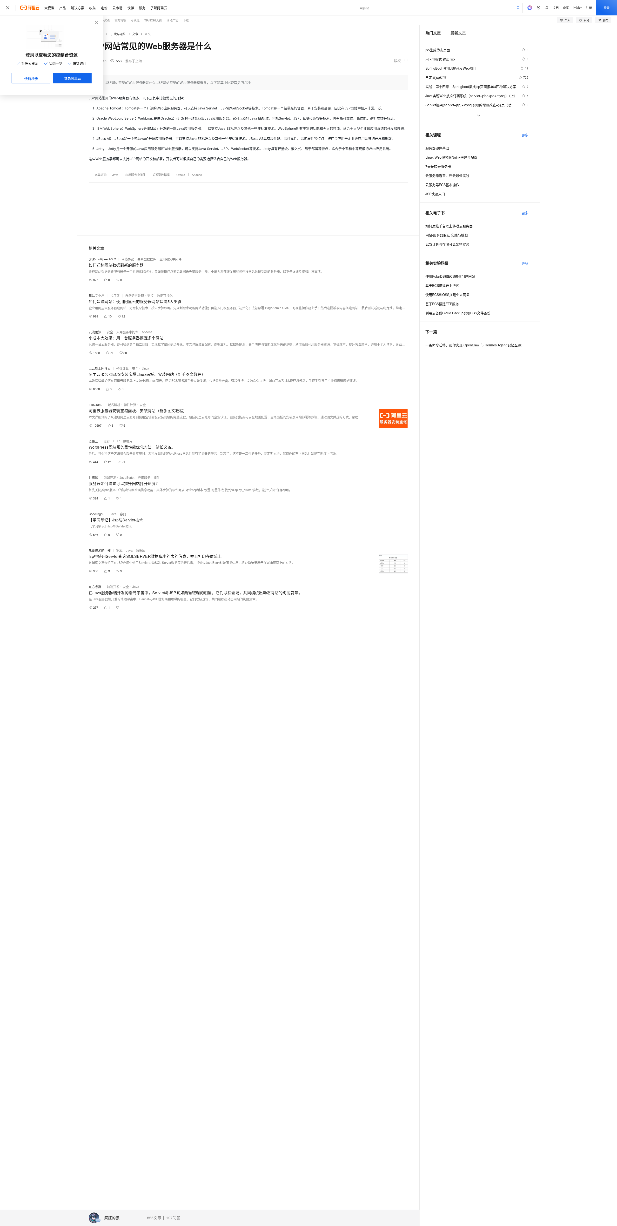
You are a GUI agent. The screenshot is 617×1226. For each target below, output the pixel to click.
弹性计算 (122, 368)
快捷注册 (31, 78)
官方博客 (120, 20)
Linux (145, 368)
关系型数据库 (161, 175)
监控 (150, 295)
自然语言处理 (134, 295)
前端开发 (110, 477)
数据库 (128, 441)
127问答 (173, 1217)
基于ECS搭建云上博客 (442, 285)
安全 (110, 332)
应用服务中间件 (135, 175)
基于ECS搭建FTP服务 (442, 303)
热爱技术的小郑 (100, 550)
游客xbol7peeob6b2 (102, 259)
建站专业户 (96, 295)
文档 (556, 8)
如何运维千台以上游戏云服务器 (449, 225)
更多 (525, 135)
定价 (104, 7)
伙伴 (130, 7)
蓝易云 (93, 441)
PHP (116, 441)
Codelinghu (96, 514)
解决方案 (77, 7)
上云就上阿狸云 (100, 368)
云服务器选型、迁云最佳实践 (447, 175)
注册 (589, 8)
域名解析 (114, 404)
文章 (135, 34)
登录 (607, 8)
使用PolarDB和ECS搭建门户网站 (450, 276)
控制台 (577, 8)
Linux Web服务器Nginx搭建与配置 (451, 157)
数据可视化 (165, 295)
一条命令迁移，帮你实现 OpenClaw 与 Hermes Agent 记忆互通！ (474, 345)
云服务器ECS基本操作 (442, 184)
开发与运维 (118, 34)
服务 (142, 7)
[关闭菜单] (7, 7)
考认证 (135, 20)
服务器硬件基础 (437, 148)
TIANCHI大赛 (153, 20)
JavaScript (127, 477)
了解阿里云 (158, 7)
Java (115, 175)
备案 (566, 8)
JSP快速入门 (435, 193)
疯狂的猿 (112, 1217)
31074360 (95, 404)
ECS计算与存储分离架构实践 (447, 244)
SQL (119, 550)
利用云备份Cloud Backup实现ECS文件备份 (457, 312)
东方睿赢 (95, 586)
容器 (123, 514)
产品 (62, 7)
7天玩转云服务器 (438, 166)
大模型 (49, 7)
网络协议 (127, 259)
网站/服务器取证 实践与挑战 (446, 235)
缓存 (107, 441)
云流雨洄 (95, 332)
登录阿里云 (72, 78)
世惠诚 (93, 477)
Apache (197, 175)
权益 (92, 7)
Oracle (180, 175)
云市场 (117, 7)
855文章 (154, 1217)
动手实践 (104, 20)
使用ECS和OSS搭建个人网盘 (447, 294)
